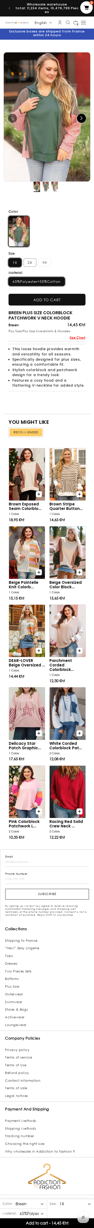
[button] (75, 22)
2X (30, 262)
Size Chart (77, 337)
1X (15, 262)
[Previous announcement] (9, 8)
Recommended (26, 432)
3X (46, 262)
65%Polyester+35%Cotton (37, 281)
